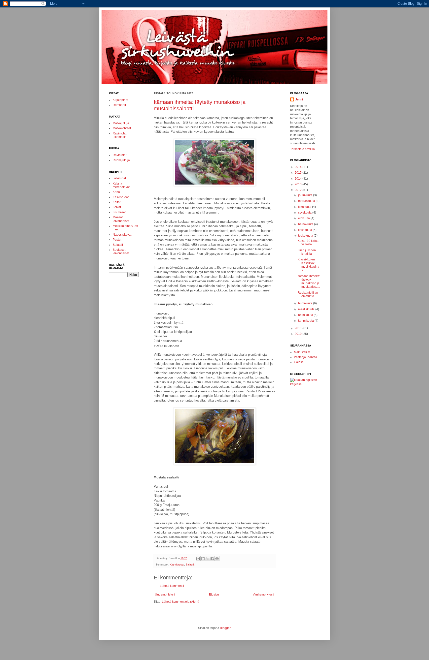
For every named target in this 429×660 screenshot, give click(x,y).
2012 (298, 190)
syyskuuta (305, 212)
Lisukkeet (119, 212)
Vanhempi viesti (263, 594)
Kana (116, 192)
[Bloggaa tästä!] (202, 558)
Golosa (299, 362)
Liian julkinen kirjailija (307, 252)
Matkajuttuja (121, 123)
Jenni (299, 99)
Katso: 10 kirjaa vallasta (308, 242)
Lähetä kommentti (172, 586)
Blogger (225, 628)
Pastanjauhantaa (305, 357)
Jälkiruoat (119, 178)
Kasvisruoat (177, 564)
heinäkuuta (306, 224)
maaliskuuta (306, 309)
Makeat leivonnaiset (121, 219)
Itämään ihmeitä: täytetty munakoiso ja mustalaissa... (309, 281)
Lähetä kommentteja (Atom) (180, 601)
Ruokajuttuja (121, 160)
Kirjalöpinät (120, 100)
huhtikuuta (305, 303)
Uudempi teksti (165, 594)
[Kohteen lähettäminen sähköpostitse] (198, 558)
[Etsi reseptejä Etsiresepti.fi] (305, 384)
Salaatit (190, 564)
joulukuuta (305, 195)
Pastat (117, 239)
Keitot (116, 202)
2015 (298, 172)
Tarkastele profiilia (302, 149)
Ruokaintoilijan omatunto (308, 294)
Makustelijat (302, 352)
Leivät (117, 207)
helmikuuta (306, 315)
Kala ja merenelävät (121, 185)
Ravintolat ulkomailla (120, 135)
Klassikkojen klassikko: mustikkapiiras (308, 265)
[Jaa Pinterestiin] (216, 558)
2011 (298, 328)
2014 (298, 178)
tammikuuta (306, 320)
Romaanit (119, 105)
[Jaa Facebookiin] (212, 558)
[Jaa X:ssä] (207, 558)
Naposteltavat (122, 234)
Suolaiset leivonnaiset (121, 251)
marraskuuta (307, 201)
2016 (298, 167)
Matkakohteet (122, 128)
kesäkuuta (305, 230)
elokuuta (304, 218)
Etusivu (214, 594)
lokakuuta (305, 207)
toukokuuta (306, 235)
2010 (298, 334)
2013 (298, 184)
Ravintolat (119, 155)
